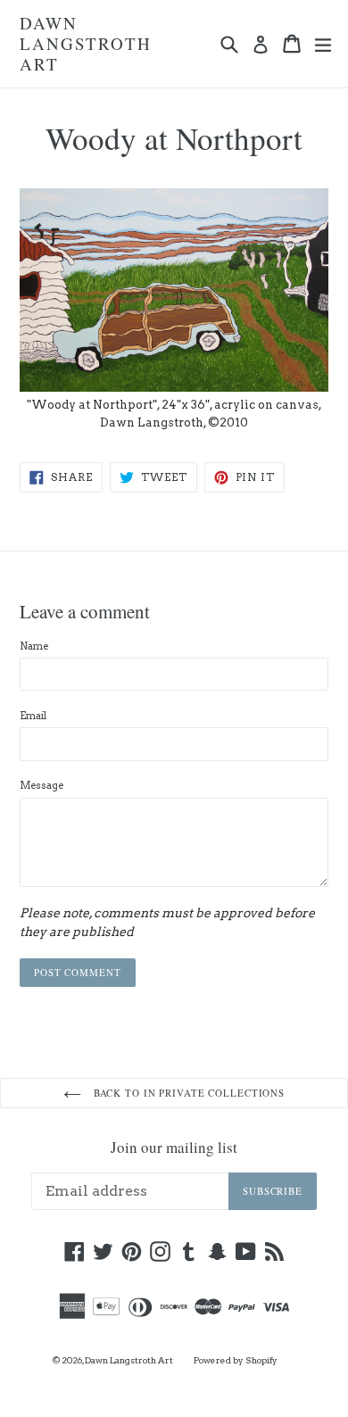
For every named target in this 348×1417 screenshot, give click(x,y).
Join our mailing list (174, 1147)
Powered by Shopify (236, 1360)
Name (34, 646)
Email (33, 715)
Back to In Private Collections (187, 1092)
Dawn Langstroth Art (86, 43)
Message (41, 785)
